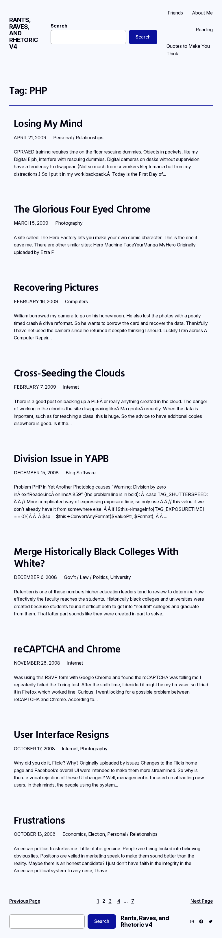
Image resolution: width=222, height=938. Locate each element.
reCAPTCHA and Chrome (67, 649)
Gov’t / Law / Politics (86, 577)
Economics (74, 834)
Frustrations (39, 820)
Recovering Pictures (56, 287)
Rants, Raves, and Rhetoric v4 (145, 921)
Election (96, 834)
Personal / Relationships (78, 137)
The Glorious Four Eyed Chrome (82, 209)
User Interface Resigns (61, 734)
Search (59, 26)
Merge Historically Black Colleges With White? (96, 557)
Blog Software (81, 473)
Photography (69, 223)
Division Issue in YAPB (61, 458)
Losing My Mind (48, 123)
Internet (71, 387)
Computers (76, 301)
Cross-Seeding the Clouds (69, 373)
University (120, 577)
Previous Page (24, 901)
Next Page (201, 901)
